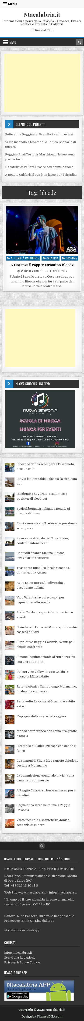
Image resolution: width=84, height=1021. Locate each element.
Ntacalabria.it (42, 14)
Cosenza (71, 258)
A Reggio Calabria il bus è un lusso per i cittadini (41, 174)
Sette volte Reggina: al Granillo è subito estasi (39, 134)
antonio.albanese (32, 271)
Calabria (52, 258)
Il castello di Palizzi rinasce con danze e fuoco (39, 167)
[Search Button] (42, 846)
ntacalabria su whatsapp (22, 930)
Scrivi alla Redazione (19, 957)
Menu (12, 4)
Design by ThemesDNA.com (41, 1016)
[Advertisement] (42, 83)
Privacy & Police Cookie (22, 962)
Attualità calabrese (25, 258)
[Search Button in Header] (79, 42)
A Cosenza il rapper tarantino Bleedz (41, 264)
